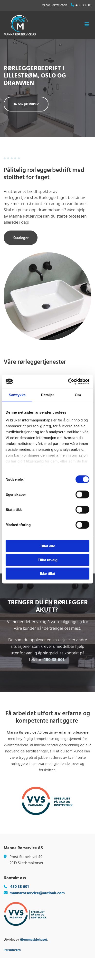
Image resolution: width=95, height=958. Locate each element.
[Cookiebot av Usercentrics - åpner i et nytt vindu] (68, 381)
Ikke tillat (47, 574)
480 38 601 (83, 5)
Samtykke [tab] (17, 395)
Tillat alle (47, 546)
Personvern (12, 950)
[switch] (82, 494)
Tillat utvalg (47, 560)
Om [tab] (78, 395)
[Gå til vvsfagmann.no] (47, 801)
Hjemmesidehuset (33, 940)
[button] (26, 104)
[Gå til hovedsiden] (20, 25)
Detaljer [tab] (47, 395)
